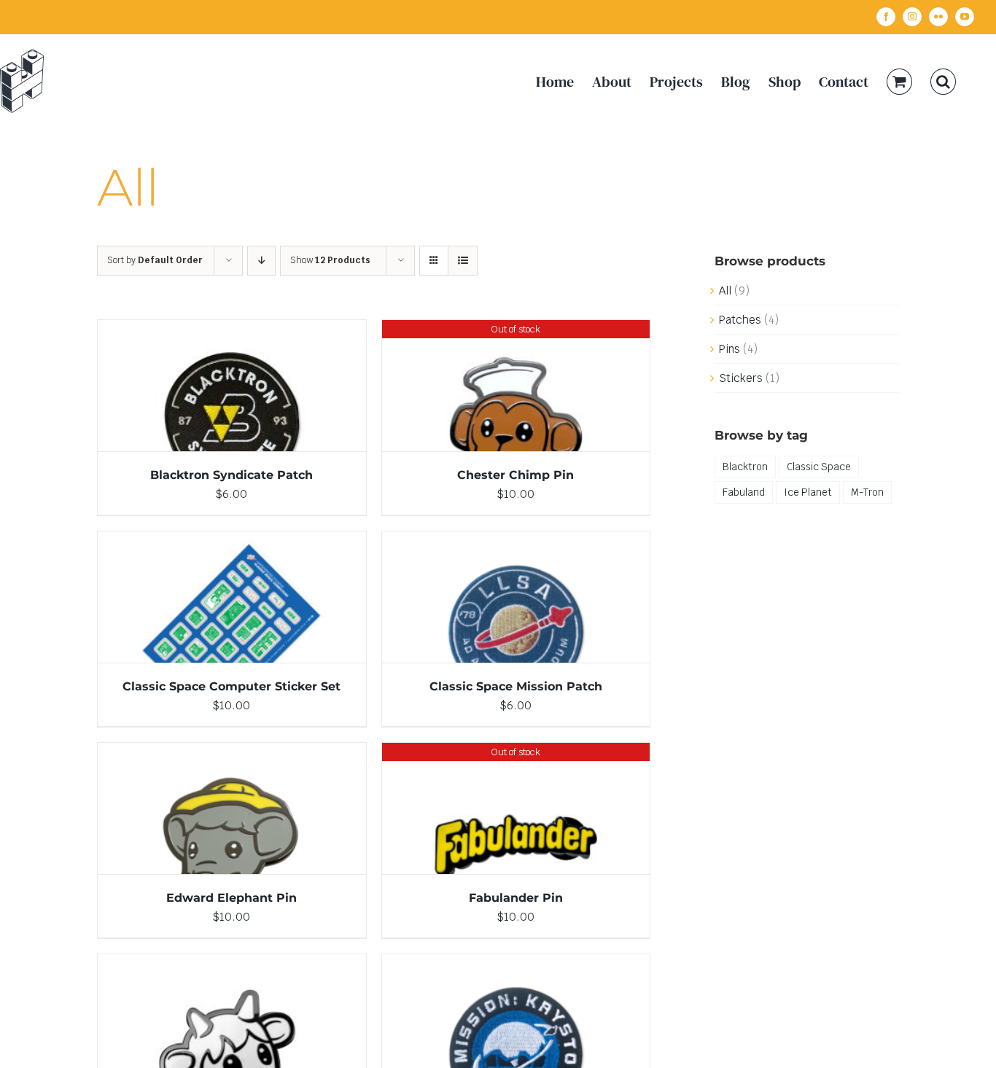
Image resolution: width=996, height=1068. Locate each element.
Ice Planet (808, 492)
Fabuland (744, 492)
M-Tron (867, 492)
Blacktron (745, 466)
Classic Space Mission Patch (515, 686)
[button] (943, 81)
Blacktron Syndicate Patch (231, 475)
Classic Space (819, 466)
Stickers (741, 378)
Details (274, 388)
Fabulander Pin (516, 898)
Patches (740, 320)
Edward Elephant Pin (231, 898)
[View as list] (462, 260)
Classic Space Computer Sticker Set (231, 686)
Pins (729, 349)
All (725, 290)
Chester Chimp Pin (515, 475)
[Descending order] (261, 261)
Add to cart (200, 388)
